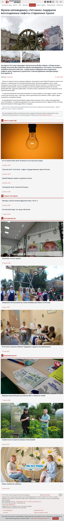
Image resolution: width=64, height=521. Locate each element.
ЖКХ (20, 5)
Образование (51, 5)
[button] (3, 2)
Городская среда (7, 5)
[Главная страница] (13, 2)
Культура (32, 5)
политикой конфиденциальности (40, 518)
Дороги (15, 5)
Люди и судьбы (41, 5)
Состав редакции (7, 510)
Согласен (55, 518)
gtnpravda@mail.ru (10, 504)
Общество (60, 5)
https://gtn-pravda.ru (45, 115)
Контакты (5, 512)
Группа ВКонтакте (38, 510)
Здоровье (25, 5)
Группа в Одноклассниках (41, 512)
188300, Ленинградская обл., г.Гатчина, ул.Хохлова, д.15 (26, 501)
